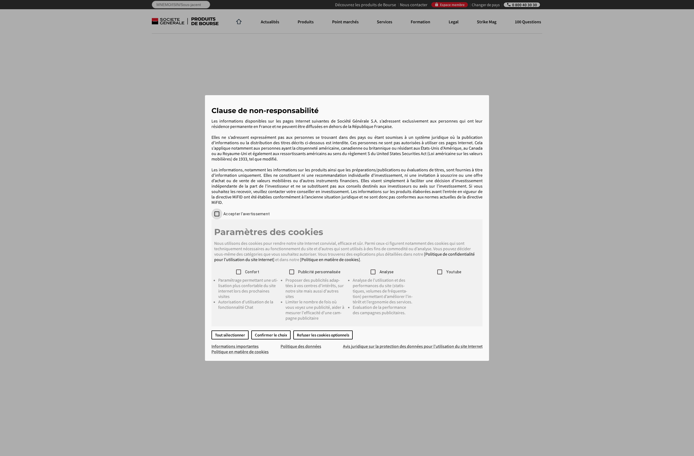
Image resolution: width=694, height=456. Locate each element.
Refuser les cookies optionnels (323, 335)
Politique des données (301, 346)
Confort (252, 272)
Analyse (387, 272)
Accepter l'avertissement (246, 214)
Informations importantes (235, 346)
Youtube (454, 272)
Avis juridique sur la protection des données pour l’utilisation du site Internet (413, 346)
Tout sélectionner (230, 335)
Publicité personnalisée (319, 272)
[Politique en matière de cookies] (330, 259)
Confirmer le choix (271, 335)
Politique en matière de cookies (240, 351)
